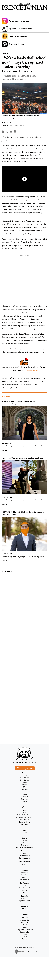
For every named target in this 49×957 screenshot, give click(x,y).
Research (24, 794)
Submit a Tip (24, 932)
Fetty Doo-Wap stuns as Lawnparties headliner (22, 457)
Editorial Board (24, 822)
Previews (24, 845)
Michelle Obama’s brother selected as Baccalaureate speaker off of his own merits (21, 402)
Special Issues (24, 900)
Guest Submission (24, 819)
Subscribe (20, 768)
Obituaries (24, 799)
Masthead (24, 917)
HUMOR (5, 53)
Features (24, 851)
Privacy (24, 936)
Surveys (24, 832)
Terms (24, 939)
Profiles (24, 853)
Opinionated (24, 877)
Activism (24, 789)
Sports (24, 838)
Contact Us (24, 920)
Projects (24, 896)
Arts (24, 885)
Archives (24, 906)
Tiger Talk (24, 875)
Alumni (24, 785)
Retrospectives (24, 855)
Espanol (24, 914)
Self (24, 892)
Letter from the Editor (24, 817)
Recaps (24, 843)
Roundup (24, 872)
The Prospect (25, 883)
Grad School (24, 780)
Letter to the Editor (24, 815)
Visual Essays (24, 861)
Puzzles (24, 908)
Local (25, 782)
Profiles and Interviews (24, 847)
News (24, 773)
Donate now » (31, 370)
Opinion (24, 810)
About (24, 925)
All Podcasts (24, 879)
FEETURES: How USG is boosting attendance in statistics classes (23, 513)
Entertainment (24, 888)
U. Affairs (24, 775)
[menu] (46, 14)
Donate (30, 768)
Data (24, 830)
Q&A (24, 787)
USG (24, 792)
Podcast (24, 870)
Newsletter (24, 898)
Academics (24, 796)
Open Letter (24, 824)
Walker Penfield (7, 123)
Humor (24, 912)
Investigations (24, 858)
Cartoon (25, 865)
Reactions (24, 827)
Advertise (24, 927)
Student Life (24, 777)
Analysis (24, 801)
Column (24, 812)
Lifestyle (24, 890)
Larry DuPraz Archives (24, 929)
